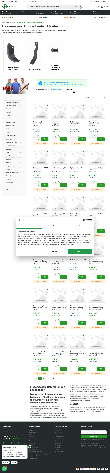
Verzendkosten (33, 432)
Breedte (8, 112)
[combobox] (50, 7)
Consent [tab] (29, 226)
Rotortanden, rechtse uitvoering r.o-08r (40, 261)
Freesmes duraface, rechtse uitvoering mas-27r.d (59, 307)
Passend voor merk (11, 105)
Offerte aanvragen (41, 143)
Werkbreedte (10, 186)
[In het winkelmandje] (44, 139)
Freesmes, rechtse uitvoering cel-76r (96, 353)
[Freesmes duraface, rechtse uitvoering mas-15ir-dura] (97, 295)
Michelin (57, 447)
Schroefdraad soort (11, 176)
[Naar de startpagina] (8, 6)
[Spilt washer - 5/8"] (59, 157)
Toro (56, 434)
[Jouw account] (98, 6)
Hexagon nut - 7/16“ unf (96, 169)
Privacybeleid (100, 445)
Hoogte (8, 119)
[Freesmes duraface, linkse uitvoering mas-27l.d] (78, 295)
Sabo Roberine (59, 436)
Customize (54, 251)
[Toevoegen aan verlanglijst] (46, 105)
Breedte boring (10, 145)
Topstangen (58, 445)
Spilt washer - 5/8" (59, 168)
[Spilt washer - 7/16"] (40, 157)
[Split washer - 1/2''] (78, 157)
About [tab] (81, 226)
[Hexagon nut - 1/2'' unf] (97, 203)
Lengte (8, 115)
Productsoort (10, 109)
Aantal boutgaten (11, 122)
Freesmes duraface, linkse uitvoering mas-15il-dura (40, 353)
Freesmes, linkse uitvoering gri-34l (77, 353)
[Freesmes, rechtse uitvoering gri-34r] (59, 341)
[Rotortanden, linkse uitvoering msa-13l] (40, 295)
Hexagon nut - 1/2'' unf (96, 215)
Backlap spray (59, 451)
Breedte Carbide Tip (12, 142)
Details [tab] (55, 226)
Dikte (7, 152)
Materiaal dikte (10, 125)
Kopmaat (8, 162)
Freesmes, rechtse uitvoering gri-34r (59, 353)
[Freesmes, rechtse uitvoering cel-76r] (97, 341)
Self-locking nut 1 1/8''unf (58, 215)
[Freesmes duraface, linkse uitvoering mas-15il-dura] (40, 341)
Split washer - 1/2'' (77, 168)
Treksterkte (9, 182)
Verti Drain (58, 438)
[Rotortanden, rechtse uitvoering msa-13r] (97, 249)
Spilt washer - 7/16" (40, 168)
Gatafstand (9, 159)
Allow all (79, 251)
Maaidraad (58, 443)
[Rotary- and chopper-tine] (40, 111)
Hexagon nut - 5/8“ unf (40, 215)
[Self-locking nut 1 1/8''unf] (59, 203)
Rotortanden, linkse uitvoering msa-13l (40, 307)
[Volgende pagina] (57, 378)
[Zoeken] (80, 7)
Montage (8, 169)
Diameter (8, 149)
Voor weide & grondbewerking (38, 454)
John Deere (58, 432)
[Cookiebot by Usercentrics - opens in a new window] (84, 220)
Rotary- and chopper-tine (38, 123)
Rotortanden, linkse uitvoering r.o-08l (59, 261)
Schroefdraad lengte (12, 172)
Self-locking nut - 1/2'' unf (77, 215)
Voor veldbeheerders (35, 456)
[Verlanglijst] (94, 6)
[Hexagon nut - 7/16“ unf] (97, 157)
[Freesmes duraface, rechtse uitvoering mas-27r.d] (59, 295)
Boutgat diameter (11, 135)
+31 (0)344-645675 (102, 17)
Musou (57, 449)
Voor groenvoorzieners (36, 451)
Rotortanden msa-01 (78, 260)
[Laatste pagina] (60, 378)
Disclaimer (32, 430)
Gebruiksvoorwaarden (87, 447)
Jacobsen (58, 441)
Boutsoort (9, 139)
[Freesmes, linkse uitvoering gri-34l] (78, 341)
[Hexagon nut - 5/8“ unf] (40, 203)
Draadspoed (9, 156)
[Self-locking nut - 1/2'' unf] (78, 203)
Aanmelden (93, 436)
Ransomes (58, 430)
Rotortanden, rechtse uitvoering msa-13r (96, 261)
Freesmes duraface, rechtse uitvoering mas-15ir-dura (96, 307)
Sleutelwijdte (9, 179)
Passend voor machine (12, 102)
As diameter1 (9, 129)
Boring (8, 132)
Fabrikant (8, 99)
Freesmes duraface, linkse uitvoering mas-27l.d (78, 307)
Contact (31, 436)
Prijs (7, 189)
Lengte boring (10, 166)
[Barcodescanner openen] (76, 7)
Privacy (31, 434)
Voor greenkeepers (35, 447)
